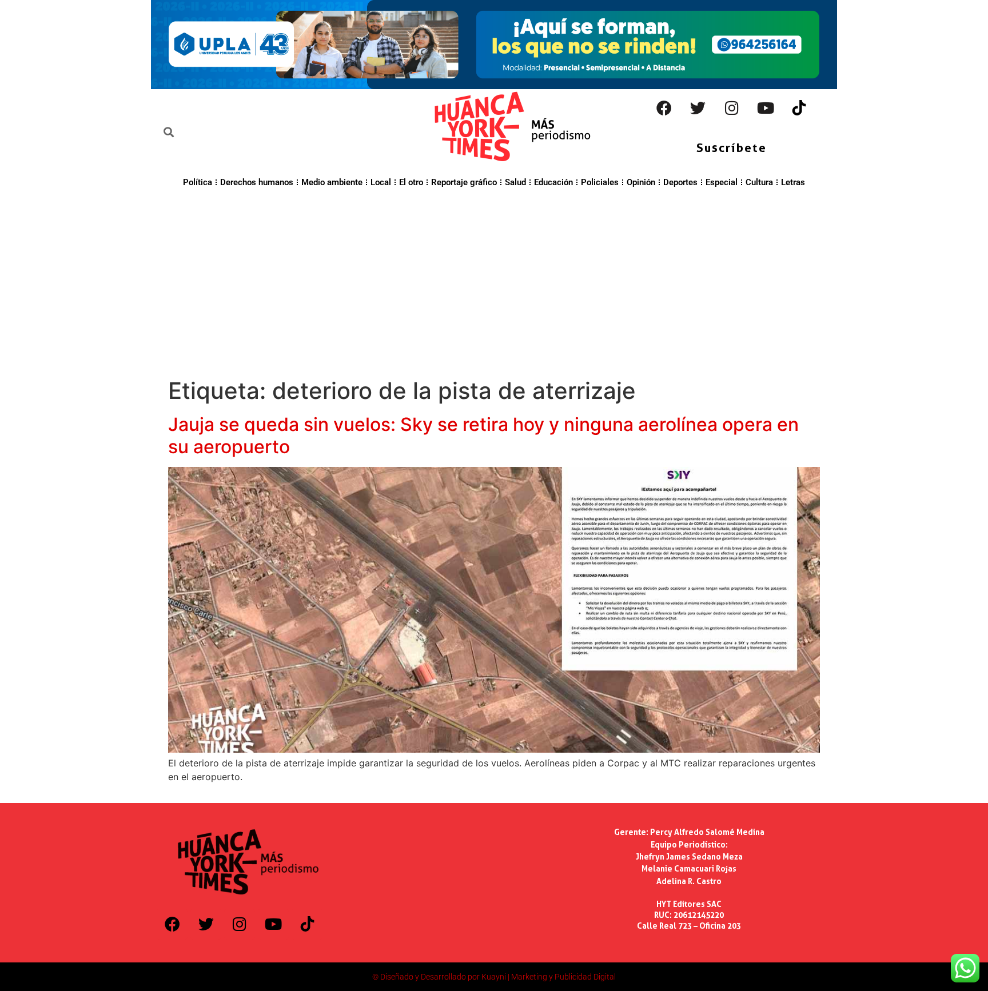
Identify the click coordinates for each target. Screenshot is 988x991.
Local (380, 182)
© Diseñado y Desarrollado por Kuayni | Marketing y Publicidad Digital (494, 976)
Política (197, 182)
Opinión (641, 182)
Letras (793, 182)
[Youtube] (765, 108)
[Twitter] (698, 108)
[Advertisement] (494, 281)
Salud (515, 182)
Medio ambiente (331, 182)
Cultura (759, 182)
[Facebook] (664, 108)
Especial (722, 182)
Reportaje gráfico (464, 182)
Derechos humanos (256, 182)
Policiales (600, 182)
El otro (411, 182)
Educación (553, 182)
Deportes (680, 182)
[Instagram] (731, 108)
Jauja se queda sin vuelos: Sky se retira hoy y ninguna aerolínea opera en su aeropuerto (483, 435)
